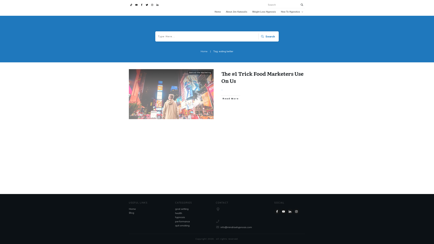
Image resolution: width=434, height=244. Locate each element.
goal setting (182, 208)
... (222, 89)
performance (182, 221)
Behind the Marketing (200, 72)
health (178, 213)
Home (132, 208)
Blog (131, 212)
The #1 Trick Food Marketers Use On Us (262, 77)
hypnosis (180, 217)
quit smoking (182, 225)
